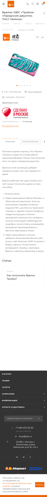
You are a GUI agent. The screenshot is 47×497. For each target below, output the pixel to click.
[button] (17, 85)
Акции (6, 381)
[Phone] (28, 4)
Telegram (23, 457)
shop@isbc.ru (25, 436)
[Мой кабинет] (37, 4)
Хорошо (40, 484)
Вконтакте (17, 457)
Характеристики (30, 142)
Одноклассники (30, 457)
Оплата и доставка (13, 407)
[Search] (33, 4)
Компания (8, 394)
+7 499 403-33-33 (24, 428)
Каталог (7, 374)
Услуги (6, 387)
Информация (9, 400)
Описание (10, 142)
